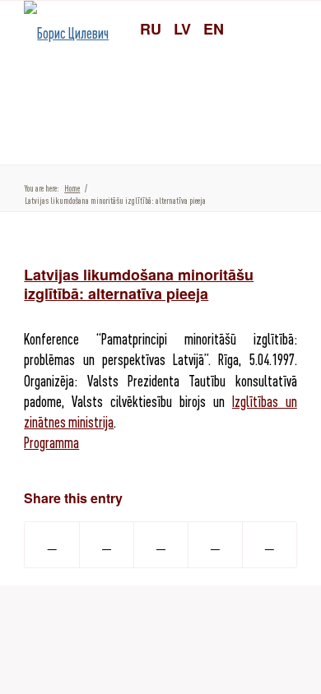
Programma (51, 442)
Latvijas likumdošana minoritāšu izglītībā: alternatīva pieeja (139, 284)
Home (72, 188)
